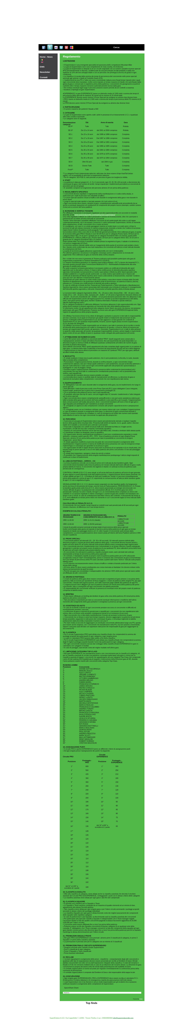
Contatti (43, 77)
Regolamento (71, 56)
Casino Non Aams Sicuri (91, 1005)
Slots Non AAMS (91, 1007)
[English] (42, 62)
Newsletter (45, 72)
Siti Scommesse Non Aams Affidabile (91, 1013)
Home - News (46, 57)
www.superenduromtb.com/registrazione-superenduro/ (95, 215)
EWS (42, 67)
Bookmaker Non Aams (91, 1011)
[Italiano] (42, 60)
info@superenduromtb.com (123, 1018)
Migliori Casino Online (91, 1009)
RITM (140, 999)
